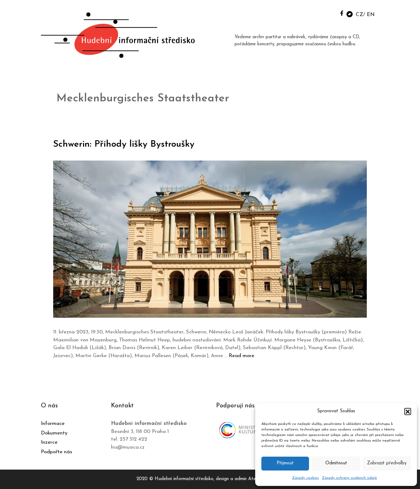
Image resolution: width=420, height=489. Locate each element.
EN (370, 14)
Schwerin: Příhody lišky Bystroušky (123, 144)
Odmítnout (336, 463)
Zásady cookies (305, 478)
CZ (359, 14)
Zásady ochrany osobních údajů (349, 478)
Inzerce (49, 442)
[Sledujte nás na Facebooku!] (341, 13)
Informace (53, 423)
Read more (241, 355)
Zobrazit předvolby (386, 463)
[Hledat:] (328, 12)
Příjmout (285, 463)
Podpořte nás (56, 451)
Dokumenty (54, 433)
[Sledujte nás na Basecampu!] (350, 13)
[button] (408, 411)
